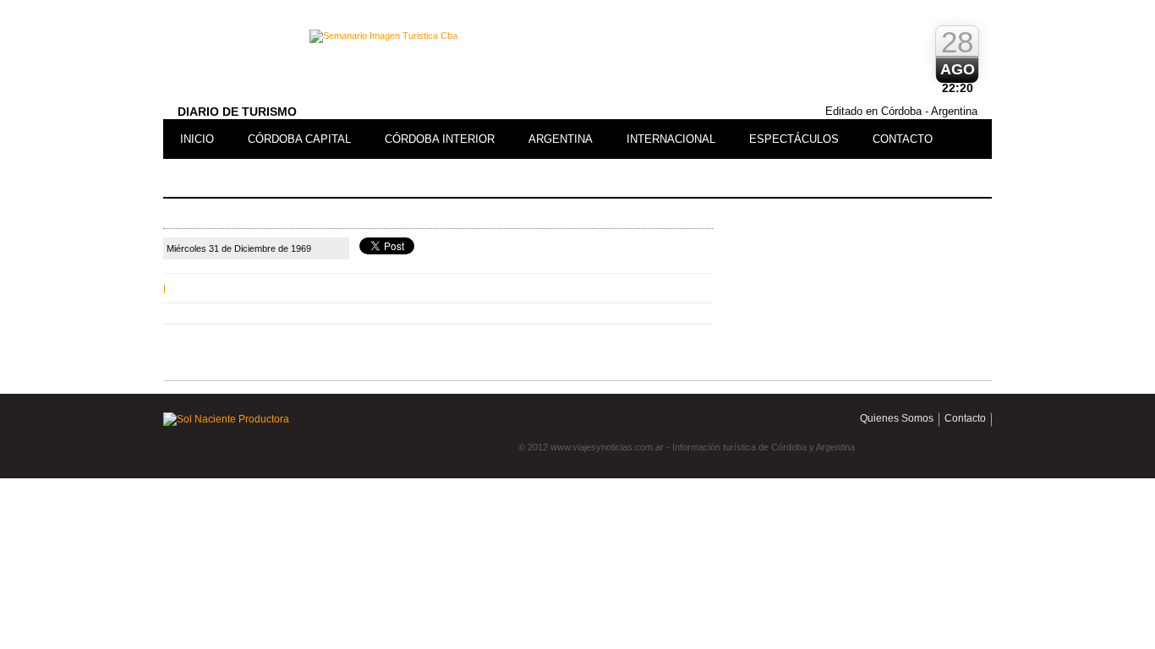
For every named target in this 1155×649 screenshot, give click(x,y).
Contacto (903, 139)
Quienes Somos (896, 418)
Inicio (197, 139)
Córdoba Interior (440, 139)
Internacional (671, 139)
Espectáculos (794, 139)
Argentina (560, 139)
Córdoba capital (299, 139)
